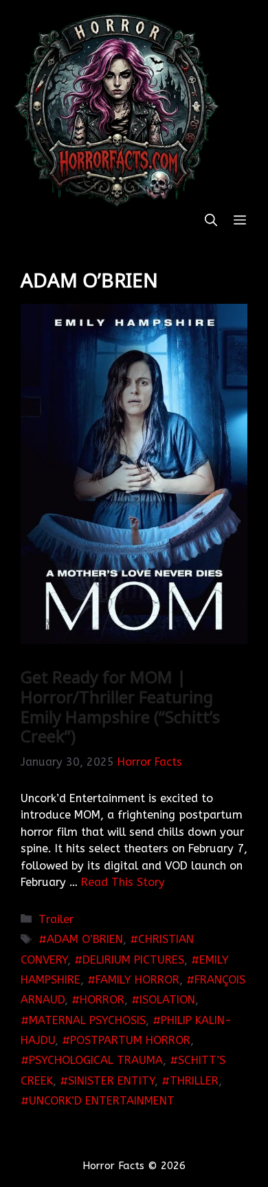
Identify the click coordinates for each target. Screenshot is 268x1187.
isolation (167, 999)
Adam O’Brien (85, 939)
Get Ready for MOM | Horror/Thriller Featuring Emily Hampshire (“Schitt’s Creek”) (120, 706)
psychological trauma (96, 1060)
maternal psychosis (87, 1020)
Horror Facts (150, 761)
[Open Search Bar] (211, 221)
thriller (194, 1080)
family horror (137, 979)
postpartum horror (130, 1040)
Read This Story (123, 882)
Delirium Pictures (133, 959)
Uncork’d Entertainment (102, 1100)
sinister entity (111, 1080)
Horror (102, 999)
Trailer (56, 919)
